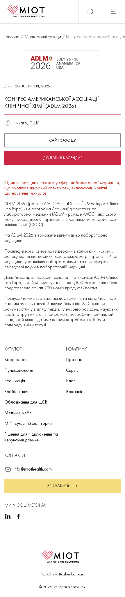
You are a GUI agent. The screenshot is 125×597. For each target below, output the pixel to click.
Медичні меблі (18, 413)
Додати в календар (62, 157)
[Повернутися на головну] (28, 11)
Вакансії (74, 391)
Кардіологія (15, 359)
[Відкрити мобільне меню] (113, 11)
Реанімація (14, 381)
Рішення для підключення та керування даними (31, 437)
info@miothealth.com (33, 469)
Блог (70, 381)
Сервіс (72, 370)
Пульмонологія (18, 370)
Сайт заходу (62, 140)
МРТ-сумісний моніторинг (28, 423)
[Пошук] (90, 11)
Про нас (74, 359)
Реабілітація (16, 391)
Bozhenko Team (72, 574)
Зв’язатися (58, 485)
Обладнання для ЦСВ (25, 402)
